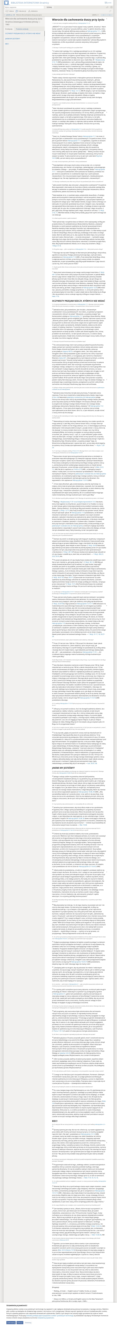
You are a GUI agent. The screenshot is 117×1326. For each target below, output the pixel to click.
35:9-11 (71, 577)
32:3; (53, 556)
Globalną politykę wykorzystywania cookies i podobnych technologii (49, 1316)
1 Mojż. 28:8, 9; (98, 554)
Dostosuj (28, 1323)
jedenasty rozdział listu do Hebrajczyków (81, 397)
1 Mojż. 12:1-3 (75, 91)
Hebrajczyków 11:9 (78, 513)
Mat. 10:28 (83, 825)
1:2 (53, 469)
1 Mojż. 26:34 (92, 545)
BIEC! (7, 44)
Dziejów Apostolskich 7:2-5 (86, 502)
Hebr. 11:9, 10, (89, 1178)
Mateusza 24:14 (64, 1240)
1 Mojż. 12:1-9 (64, 510)
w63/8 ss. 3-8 (10, 15)
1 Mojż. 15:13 (70, 584)
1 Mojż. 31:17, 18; (94, 634)
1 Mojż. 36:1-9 (89, 562)
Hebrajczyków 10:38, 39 (65, 773)
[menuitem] (111, 7)
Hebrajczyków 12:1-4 (88, 1134)
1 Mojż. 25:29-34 (58, 604)
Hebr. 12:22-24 (96, 1226)
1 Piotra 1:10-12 (58, 1031)
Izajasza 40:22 (67, 351)
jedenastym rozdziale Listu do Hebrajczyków (67, 526)
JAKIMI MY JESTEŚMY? (12, 39)
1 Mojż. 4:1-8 (56, 246)
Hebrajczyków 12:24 (90, 288)
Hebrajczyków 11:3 (96, 406)
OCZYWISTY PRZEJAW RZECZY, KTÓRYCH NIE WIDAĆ (22, 33)
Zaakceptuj (11, 1323)
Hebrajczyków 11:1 (76, 129)
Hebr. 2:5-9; (100, 467)
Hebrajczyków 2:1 (74, 984)
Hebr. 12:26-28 (96, 1235)
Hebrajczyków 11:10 (89, 652)
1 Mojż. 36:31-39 (58, 577)
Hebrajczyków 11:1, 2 (84, 23)
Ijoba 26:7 (62, 358)
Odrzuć (19, 1323)
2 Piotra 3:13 (75, 451)
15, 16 (96, 1178)
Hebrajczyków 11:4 (81, 249)
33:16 (57, 556)
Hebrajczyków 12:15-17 (68, 592)
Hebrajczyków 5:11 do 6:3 (67, 830)
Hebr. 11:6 (55, 296)
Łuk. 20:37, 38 (92, 763)
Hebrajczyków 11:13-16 (88, 698)
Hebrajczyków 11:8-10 (76, 453)
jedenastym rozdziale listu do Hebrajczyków (91, 474)
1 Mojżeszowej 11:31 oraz (68, 502)
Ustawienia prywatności (45, 1318)
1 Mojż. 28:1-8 (67, 552)
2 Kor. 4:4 (56, 397)
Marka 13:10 (70, 1250)
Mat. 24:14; (62, 1250)
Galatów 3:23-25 (65, 1053)
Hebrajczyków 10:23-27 (61, 938)
